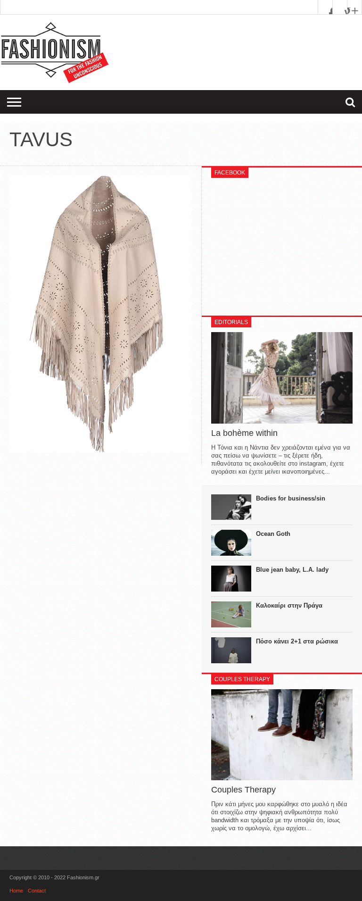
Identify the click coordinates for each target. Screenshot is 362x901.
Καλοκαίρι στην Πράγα (289, 605)
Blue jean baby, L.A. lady (292, 569)
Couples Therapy (243, 789)
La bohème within (244, 433)
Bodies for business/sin (290, 498)
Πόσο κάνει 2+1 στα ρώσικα (297, 641)
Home (16, 890)
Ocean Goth (273, 533)
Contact (37, 890)
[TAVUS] (100, 450)
